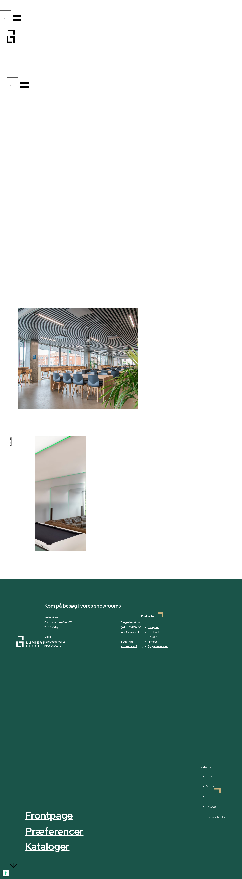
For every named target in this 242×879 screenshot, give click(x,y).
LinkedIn (153, 637)
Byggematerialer (158, 646)
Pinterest (153, 641)
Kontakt (10, 441)
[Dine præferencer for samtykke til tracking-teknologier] (6, 873)
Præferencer (54, 831)
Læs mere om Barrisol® (91, 286)
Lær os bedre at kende (161, 396)
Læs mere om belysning (42, 286)
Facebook (154, 632)
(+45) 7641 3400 (131, 627)
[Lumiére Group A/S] (11, 65)
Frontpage (49, 815)
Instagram (153, 627)
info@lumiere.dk (130, 632)
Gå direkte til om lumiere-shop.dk (191, 288)
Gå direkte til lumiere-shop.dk (112, 539)
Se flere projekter (202, 433)
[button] (21, 85)
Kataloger (47, 846)
